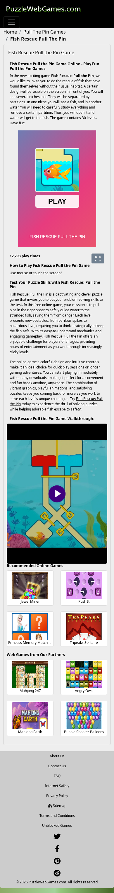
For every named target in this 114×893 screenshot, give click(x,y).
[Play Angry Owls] (84, 674)
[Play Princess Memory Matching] (30, 626)
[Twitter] (57, 837)
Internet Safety (57, 785)
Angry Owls (84, 690)
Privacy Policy (57, 795)
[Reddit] (57, 874)
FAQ (57, 775)
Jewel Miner (30, 601)
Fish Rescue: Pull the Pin (63, 336)
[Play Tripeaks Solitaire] (84, 626)
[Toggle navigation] (12, 22)
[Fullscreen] (97, 258)
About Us (57, 756)
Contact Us (57, 765)
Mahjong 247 (30, 690)
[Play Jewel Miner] (30, 585)
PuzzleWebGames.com (43, 8)
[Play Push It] (84, 585)
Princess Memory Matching (30, 642)
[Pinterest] (57, 862)
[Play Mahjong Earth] (30, 715)
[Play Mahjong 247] (30, 674)
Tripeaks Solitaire (84, 642)
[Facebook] (57, 849)
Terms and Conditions (57, 815)
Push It (83, 601)
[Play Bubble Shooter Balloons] (84, 715)
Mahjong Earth (30, 731)
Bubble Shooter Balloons (84, 731)
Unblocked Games (57, 825)
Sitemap (59, 805)
